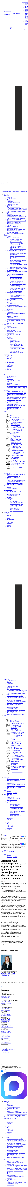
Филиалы (6, 1121)
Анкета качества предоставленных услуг (16, 510)
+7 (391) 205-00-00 (5, 996)
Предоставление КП (12, 402)
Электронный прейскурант (14, 400)
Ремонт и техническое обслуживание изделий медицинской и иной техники (18, 278)
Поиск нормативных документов (15, 409)
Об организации (11, 376)
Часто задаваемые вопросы (14, 491)
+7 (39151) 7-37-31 (5, 1001)
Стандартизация (11, 1179)
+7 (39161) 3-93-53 (5, 1008)
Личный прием (14, 501)
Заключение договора (12, 404)
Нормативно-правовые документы (16, 474)
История (9, 377)
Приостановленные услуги (14, 407)
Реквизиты (10, 379)
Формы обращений (15, 499)
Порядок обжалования (16, 505)
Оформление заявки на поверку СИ (16, 393)
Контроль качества (12, 495)
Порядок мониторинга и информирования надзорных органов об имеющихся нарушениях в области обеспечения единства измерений (17, 386)
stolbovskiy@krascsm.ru (7, 1027)
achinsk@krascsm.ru (6, 1003)
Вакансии (9, 383)
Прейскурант (16, 13)
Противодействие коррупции (14, 483)
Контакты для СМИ (12, 488)
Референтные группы (12, 381)
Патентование (10, 1185)
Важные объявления (12, 408)
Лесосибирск (10, 519)
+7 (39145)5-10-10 (5, 1014)
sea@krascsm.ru (5, 975)
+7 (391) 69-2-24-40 (6, 1025)
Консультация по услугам (13, 494)
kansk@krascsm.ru (5, 1010)
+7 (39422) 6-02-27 (5, 1036)
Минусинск (10, 520)
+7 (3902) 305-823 (5, 1042)
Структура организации (13, 380)
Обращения (25, 2)
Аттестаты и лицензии (13, 477)
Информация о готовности (11, 191)
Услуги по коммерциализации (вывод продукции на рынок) (17, 1183)
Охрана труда (10, 478)
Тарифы (9, 401)
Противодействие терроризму (15, 484)
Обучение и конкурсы (13, 1180)
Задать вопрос (10, 492)
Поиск (2, 191)
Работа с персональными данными (16, 480)
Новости (9, 326)
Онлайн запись (23, 191)
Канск (8, 518)
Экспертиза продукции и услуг (15, 1175)
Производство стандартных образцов (17, 1168)
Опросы (9, 497)
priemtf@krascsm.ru (6, 1032)
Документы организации (13, 476)
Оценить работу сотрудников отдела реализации (18, 507)
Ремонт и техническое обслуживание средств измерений (17, 1166)
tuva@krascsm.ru (5, 1038)
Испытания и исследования (17, 293)
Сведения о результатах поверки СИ (16, 397)
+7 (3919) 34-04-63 (5, 1031)
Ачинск (9, 515)
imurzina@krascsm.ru (6, 1043)
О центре (9, 197)
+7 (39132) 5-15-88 (5, 1020)
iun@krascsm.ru (5, 1021)
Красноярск (10, 513)
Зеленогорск (10, 522)
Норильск (9, 523)
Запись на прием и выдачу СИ (15, 391)
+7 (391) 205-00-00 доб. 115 (8, 974)
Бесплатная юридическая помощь (16, 481)
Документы (10, 312)
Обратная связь (11, 330)
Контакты (9, 355)
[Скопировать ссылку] (25, 836)
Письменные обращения (16, 504)
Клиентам (9, 214)
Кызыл (8, 525)
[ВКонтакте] (23, 836)
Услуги (9, 236)
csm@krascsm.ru (5, 997)
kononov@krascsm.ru (6, 1015)
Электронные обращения (16, 502)
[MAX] (21, 836)
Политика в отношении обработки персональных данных (13, 1117)
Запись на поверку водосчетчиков (16, 394)
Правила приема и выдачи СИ (15, 398)
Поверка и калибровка (16, 239)
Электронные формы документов (16, 405)
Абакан (9, 526)
